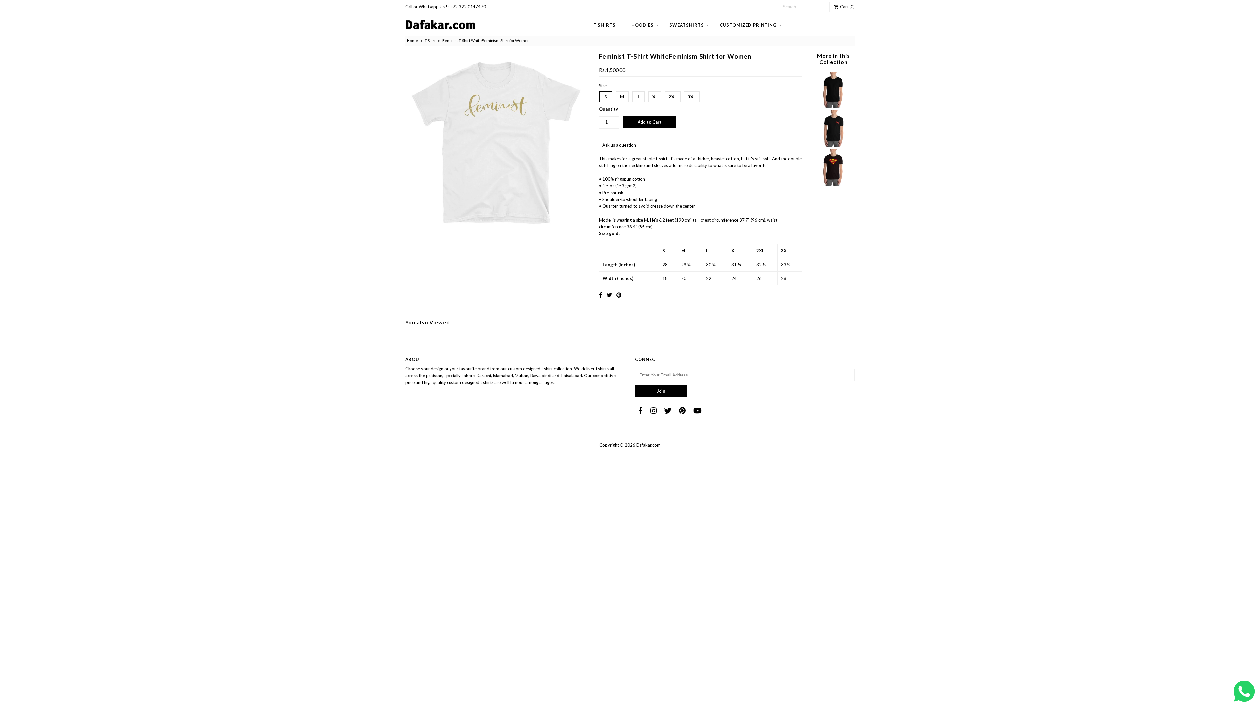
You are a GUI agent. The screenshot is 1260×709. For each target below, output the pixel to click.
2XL (673, 96)
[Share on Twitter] (609, 295)
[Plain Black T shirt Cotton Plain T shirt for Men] (833, 106)
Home (412, 40)
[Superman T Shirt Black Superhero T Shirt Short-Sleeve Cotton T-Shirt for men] (833, 184)
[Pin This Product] (618, 295)
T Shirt (430, 40)
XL (655, 96)
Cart (846, 6)
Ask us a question (619, 145)
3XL (692, 96)
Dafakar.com (648, 445)
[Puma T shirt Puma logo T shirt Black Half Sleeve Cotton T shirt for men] (833, 145)
